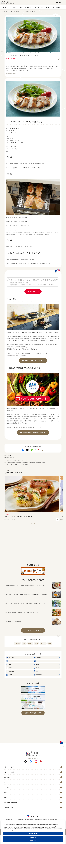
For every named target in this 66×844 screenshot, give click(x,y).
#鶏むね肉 (17, 643)
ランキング (7, 787)
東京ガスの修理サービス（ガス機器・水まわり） (24, 819)
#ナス (49, 643)
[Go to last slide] (2, 7)
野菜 (14, 58)
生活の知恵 (57, 7)
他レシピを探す (32, 291)
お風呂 (29, 7)
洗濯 (21, 7)
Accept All (33, 840)
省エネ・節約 (46, 7)
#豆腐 (36, 643)
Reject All (33, 837)
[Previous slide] (30, 524)
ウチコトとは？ (8, 807)
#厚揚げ (30, 643)
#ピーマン (43, 643)
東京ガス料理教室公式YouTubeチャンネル (32, 432)
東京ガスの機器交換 (55, 819)
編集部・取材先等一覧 (10, 802)
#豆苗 (24, 643)
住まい (37, 7)
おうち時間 (7, 810)
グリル (9, 58)
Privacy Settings (33, 833)
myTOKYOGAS (9, 819)
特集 (5, 792)
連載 (5, 797)
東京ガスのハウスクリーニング (43, 819)
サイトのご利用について (15, 464)
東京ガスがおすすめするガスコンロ (32, 360)
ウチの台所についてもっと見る (33, 630)
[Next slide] (64, 7)
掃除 (14, 7)
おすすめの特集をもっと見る (33, 713)
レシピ (7, 7)
